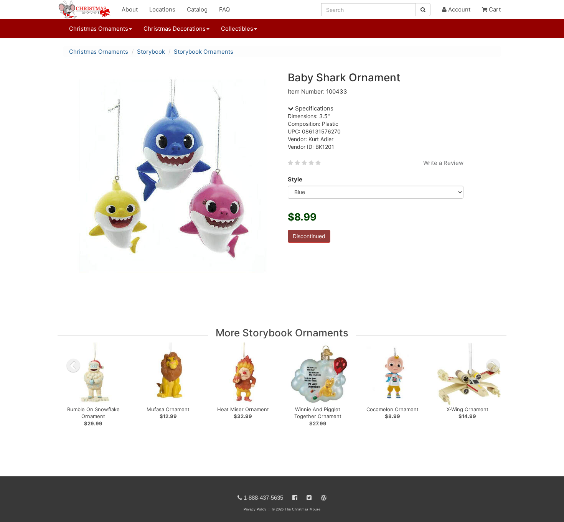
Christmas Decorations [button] (174, 28)
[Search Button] (423, 9)
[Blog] (324, 497)
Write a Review (443, 162)
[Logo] (87, 9)
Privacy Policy (255, 509)
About (130, 9)
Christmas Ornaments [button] (98, 28)
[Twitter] (309, 497)
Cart (494, 9)
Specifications (313, 108)
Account (458, 9)
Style (295, 179)
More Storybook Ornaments (282, 333)
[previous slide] (73, 365)
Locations (162, 9)
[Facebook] (294, 497)
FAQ (224, 9)
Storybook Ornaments (203, 51)
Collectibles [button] (237, 28)
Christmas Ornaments (98, 51)
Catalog (197, 9)
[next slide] (493, 365)
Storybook (151, 51)
